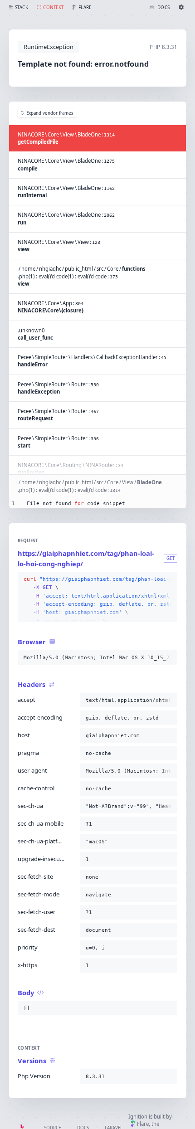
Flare (143, 1123)
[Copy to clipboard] (168, 579)
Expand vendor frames (49, 113)
